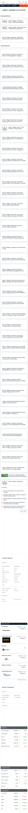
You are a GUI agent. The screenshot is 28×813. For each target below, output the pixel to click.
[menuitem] (8, 568)
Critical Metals (17, 574)
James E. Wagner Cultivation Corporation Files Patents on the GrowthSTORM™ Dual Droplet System (13, 348)
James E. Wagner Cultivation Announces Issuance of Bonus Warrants (12, 226)
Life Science (14, 5)
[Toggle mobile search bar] (23, 2)
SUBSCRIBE (25, 3)
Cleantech (16, 590)
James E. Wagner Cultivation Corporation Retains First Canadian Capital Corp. (12, 457)
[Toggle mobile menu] (1, 2)
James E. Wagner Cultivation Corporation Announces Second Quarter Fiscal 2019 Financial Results (12, 121)
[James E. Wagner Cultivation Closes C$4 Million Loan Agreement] (4, 28)
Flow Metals (5, 626)
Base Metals (17, 566)
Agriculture (4, 582)
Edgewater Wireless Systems (7, 665)
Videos (3, 3)
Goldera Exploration (7, 636)
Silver (3, 570)
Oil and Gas (16, 582)
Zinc (15, 572)
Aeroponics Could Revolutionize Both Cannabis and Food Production (18, 475)
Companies (7, 3)
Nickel (15, 570)
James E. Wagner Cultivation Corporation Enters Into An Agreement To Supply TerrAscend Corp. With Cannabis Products (13, 56)
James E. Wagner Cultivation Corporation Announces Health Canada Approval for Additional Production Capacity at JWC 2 (12, 99)
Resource (2, 5)
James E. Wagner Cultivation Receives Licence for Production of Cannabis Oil (13, 413)
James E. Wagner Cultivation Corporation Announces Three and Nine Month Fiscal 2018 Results (13, 424)
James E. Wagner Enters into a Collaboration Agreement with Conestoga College (13, 468)
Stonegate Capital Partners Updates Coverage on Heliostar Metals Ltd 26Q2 (14, 495)
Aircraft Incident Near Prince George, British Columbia (13, 491)
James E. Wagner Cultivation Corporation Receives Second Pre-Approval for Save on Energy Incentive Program (13, 171)
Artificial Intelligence (6, 588)
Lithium (3, 574)
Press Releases (12, 3)
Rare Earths (16, 576)
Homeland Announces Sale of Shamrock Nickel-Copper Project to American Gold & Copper (14, 507)
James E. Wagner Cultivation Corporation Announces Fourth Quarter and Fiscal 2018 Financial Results (13, 303)
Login (26, 2)
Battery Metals (5, 572)
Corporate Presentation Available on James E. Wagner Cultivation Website (13, 402)
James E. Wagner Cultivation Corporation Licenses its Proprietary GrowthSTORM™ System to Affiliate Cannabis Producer (12, 337)
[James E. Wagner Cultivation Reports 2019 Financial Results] (4, 22)
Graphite (4, 578)
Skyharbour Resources (7, 655)
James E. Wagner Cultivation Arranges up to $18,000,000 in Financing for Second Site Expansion (13, 370)
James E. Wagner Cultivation (16, 481)
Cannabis (4, 601)
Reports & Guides (23, 5)
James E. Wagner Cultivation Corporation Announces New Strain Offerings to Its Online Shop (14, 161)
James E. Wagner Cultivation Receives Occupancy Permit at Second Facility (11, 325)
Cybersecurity (5, 590)
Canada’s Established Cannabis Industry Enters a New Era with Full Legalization (12, 434)
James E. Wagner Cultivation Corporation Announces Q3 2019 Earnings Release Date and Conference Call (13, 39)
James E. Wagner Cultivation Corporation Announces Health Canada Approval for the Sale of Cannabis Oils (13, 77)
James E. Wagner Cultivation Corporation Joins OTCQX (13, 248)
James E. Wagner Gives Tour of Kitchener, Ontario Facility (16, 128)
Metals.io (4, 645)
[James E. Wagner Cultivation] (4, 482)
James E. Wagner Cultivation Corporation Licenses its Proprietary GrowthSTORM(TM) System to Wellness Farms (13, 292)
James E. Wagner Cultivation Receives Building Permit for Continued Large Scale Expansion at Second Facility (13, 315)
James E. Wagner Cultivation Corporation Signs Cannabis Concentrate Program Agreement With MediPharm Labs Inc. (12, 447)
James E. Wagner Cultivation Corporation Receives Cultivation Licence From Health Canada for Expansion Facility (12, 216)
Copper (15, 568)
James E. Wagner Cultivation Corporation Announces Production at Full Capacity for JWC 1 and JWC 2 (13, 139)
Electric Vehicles (5, 580)
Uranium (16, 580)
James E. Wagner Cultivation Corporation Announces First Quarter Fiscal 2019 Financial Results (13, 260)
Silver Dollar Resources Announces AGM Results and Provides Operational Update (14, 503)
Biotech (3, 599)
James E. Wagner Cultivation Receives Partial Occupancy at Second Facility (13, 358)
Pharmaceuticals (17, 599)
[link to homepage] (5, 2)
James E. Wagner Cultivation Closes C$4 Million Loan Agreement (17, 28)
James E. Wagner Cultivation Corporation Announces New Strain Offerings (12, 204)
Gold (3, 568)
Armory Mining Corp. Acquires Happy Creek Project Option (14, 499)
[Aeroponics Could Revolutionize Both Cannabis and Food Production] (4, 476)
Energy (15, 578)
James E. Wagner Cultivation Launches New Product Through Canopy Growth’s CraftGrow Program (13, 392)
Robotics (4, 592)
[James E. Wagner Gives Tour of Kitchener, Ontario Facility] (4, 128)
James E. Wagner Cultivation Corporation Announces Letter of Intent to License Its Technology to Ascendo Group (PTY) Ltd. (13, 110)
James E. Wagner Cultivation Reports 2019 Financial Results (16, 21)
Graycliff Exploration (7, 671)
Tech (8, 5)
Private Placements (19, 3)
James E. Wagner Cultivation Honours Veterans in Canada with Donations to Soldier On (13, 381)
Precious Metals (5, 566)
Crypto (15, 588)
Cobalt (3, 576)
